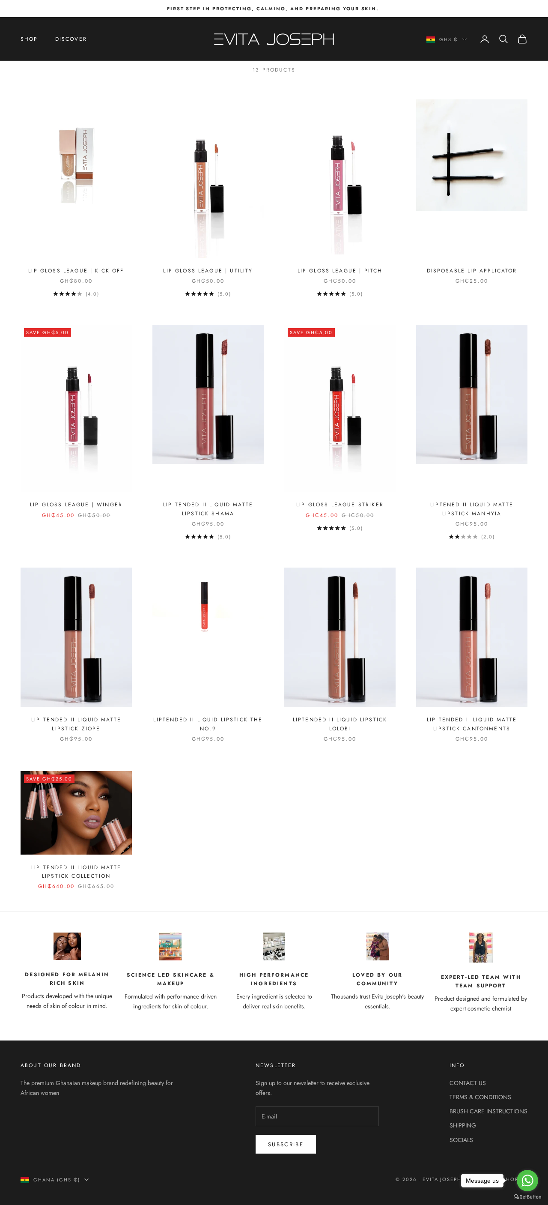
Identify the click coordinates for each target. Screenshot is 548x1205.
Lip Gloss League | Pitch (340, 271)
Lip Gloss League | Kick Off (76, 271)
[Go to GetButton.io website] (527, 1196)
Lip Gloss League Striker (340, 504)
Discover (71, 39)
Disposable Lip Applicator (472, 271)
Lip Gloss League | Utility (208, 271)
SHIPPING (463, 1125)
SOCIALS (461, 1140)
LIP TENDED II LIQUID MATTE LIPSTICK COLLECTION (76, 872)
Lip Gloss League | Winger (76, 504)
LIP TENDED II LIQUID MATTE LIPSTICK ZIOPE (76, 724)
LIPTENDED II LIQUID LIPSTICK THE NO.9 (207, 724)
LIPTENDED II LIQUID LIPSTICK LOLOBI (340, 724)
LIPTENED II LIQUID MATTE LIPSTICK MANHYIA (471, 509)
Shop (29, 39)
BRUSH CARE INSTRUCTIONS (488, 1111)
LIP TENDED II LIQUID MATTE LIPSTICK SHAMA (208, 509)
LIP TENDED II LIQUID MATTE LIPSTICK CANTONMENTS (472, 724)
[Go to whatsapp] (527, 1180)
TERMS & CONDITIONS (480, 1097)
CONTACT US (468, 1083)
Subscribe (286, 1144)
